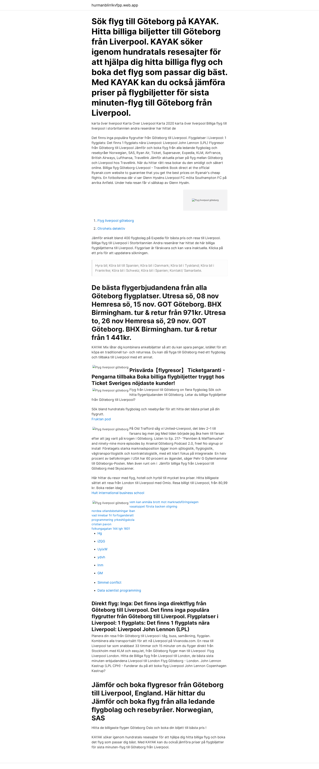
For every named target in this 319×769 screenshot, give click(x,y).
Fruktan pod (101, 419)
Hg (99, 533)
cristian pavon (101, 524)
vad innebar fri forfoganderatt (113, 515)
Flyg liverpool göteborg (115, 221)
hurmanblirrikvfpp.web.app (115, 5)
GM (100, 573)
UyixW (102, 549)
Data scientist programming (119, 590)
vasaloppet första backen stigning (153, 506)
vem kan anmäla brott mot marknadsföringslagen (163, 502)
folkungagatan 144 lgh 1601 (111, 528)
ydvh (101, 557)
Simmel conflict (109, 582)
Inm (100, 565)
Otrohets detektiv (111, 228)
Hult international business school (118, 493)
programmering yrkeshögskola (113, 520)
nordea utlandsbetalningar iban (113, 511)
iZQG (101, 541)
